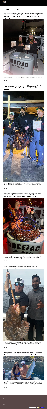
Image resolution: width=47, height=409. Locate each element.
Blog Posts (4, 404)
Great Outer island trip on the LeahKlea (14, 268)
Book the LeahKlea (5, 403)
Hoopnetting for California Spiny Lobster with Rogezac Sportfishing (22, 196)
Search (3, 398)
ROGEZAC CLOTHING (5, 400)
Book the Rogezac (5, 399)
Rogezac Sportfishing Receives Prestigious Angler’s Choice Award (21, 354)
